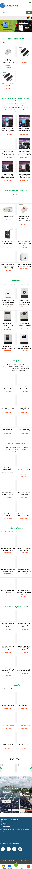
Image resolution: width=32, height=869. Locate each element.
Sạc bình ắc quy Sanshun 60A (7, 388)
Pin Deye (25, 447)
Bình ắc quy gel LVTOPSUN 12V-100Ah (24, 430)
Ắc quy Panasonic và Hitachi (11, 366)
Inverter (16, 280)
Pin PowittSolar (23, 194)
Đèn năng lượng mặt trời (16, 607)
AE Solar (24, 196)
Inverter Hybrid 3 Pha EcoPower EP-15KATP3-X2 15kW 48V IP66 (7, 302)
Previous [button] (2, 25)
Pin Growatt (16, 449)
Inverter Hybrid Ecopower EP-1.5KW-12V (24, 347)
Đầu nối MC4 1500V (24, 59)
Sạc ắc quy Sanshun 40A (8, 409)
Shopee (28, 868)
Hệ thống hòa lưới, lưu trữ (10, 107)
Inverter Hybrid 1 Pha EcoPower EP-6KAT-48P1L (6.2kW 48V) (24, 302)
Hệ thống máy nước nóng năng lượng (16, 103)
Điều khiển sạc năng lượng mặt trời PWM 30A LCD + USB (24, 592)
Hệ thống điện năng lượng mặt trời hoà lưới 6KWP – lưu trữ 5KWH (7, 153)
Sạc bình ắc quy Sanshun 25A (24, 409)
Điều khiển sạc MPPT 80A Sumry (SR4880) (8, 549)
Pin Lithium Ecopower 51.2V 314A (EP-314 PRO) (24, 514)
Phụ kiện (16, 685)
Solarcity (15, 200)
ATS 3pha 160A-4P (8, 745)
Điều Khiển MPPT (5, 532)
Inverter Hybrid (25, 284)
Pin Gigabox (24, 449)
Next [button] (30, 25)
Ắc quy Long (4, 368)
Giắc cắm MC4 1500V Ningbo (8, 84)
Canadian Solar (5, 198)
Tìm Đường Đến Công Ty (3, 868)
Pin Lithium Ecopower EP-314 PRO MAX (8, 468)
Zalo (22, 868)
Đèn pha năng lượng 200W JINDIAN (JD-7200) (8, 670)
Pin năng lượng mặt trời (16, 190)
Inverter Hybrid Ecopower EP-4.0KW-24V (8, 325)
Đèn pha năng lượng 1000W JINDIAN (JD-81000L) (8, 625)
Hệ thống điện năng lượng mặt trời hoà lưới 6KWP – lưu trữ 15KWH (7, 130)
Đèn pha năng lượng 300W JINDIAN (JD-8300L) (24, 647)
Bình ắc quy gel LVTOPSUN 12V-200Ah (8, 430)
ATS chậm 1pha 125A (8, 725)
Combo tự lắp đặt (22, 105)
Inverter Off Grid (5, 284)
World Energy (15, 198)
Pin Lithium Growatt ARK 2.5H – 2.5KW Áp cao (24, 469)
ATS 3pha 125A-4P (8, 216)
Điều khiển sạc (16, 528)
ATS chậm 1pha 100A (24, 745)
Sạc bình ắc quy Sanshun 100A (24, 388)
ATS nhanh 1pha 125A (8, 705)
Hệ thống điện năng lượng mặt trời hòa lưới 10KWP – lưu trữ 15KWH (24, 153)
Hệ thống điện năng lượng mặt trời (16, 99)
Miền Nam (2, 824)
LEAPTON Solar (16, 196)
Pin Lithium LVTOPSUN (10, 447)
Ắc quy (16, 361)
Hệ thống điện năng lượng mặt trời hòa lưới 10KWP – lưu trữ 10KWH (7, 175)
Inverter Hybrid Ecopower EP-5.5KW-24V (8, 347)
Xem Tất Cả (16, 810)
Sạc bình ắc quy (20, 370)
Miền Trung (3, 823)
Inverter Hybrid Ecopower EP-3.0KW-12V (24, 324)
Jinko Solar (8, 196)
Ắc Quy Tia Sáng (25, 368)
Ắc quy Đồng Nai (14, 368)
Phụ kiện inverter (5, 689)
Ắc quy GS (21, 364)
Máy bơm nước (16, 112)
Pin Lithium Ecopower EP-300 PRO (24, 493)
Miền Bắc (2, 821)
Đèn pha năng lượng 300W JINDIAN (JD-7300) (8, 647)
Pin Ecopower (7, 449)
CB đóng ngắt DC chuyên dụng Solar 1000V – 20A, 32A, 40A (8, 60)
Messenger (9, 868)
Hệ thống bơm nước (10, 105)
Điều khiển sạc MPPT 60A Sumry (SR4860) (8, 570)
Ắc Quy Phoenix (10, 370)
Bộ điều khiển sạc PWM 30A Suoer (7, 591)
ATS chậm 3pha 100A (24, 725)
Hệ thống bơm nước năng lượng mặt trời (15, 109)
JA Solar (23, 198)
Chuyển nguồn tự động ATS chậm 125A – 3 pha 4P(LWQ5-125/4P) (24, 243)
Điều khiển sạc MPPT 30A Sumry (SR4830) (24, 549)
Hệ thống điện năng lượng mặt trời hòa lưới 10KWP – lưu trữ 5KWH (24, 175)
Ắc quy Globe (24, 366)
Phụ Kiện (3, 42)
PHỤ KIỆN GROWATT (16, 39)
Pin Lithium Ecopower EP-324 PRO (8, 514)
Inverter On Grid (15, 284)
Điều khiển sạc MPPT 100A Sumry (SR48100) (24, 570)
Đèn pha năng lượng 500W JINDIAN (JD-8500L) (24, 625)
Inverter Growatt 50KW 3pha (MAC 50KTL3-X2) (24, 265)
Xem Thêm (6, 801)
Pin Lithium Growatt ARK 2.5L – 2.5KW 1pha (7, 493)
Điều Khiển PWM (16, 532)
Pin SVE (19, 447)
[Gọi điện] (16, 865)
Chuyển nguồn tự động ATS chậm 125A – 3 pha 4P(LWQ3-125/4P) (7, 266)
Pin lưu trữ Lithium (16, 444)
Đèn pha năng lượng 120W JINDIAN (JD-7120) (24, 670)
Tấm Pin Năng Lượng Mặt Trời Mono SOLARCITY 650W (8, 243)
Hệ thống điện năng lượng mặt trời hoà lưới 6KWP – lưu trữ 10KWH (24, 130)
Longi (28, 198)
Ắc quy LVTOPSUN (12, 364)
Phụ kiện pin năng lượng (10, 194)
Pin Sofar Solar (16, 451)
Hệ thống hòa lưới (23, 107)
